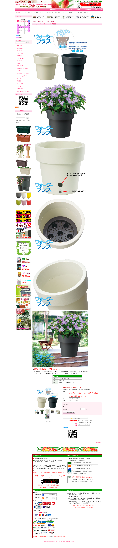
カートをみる (53, 9)
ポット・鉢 (19, 50)
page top (98, 442)
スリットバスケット (63, 12)
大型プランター (87, 12)
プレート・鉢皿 (21, 58)
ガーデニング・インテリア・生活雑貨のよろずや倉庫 (34, 5)
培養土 (18, 63)
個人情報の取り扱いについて (51, 541)
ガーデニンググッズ (22, 76)
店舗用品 (19, 81)
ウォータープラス (50, 21)
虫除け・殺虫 (20, 88)
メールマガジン (20, 110)
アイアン (71, 12)
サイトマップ (98, 9)
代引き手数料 (49, 536)
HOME (34, 21)
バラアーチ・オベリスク (23, 73)
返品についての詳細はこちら (85, 420)
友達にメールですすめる (84, 425)
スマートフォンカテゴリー (23, 91)
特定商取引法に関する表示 (67, 541)
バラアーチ (42, 12)
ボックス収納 (20, 83)
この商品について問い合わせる (86, 422)
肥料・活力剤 (20, 65)
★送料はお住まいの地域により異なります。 (82, 481)
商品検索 (18, 40)
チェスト (19, 86)
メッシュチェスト (78, 12)
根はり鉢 (36, 12)
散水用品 (19, 71)
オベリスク (48, 12)
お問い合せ (88, 9)
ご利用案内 (78, 9)
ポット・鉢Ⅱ (20, 53)
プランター (30, 12)
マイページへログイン (66, 9)
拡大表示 (48, 421)
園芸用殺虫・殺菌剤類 (22, 68)
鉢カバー (19, 78)
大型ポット (19, 55)
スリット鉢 (54, 12)
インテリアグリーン (22, 60)
